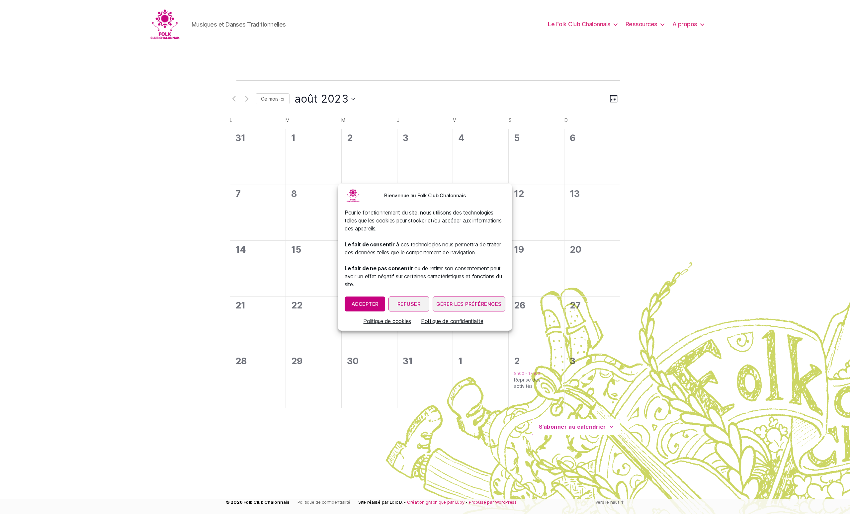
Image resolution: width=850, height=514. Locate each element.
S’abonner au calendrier (572, 426)
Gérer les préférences (469, 304)
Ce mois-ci (272, 99)
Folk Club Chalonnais (266, 502)
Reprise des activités (527, 383)
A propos (684, 24)
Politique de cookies (387, 321)
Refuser (409, 304)
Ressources (641, 24)
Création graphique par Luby (436, 502)
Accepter (365, 304)
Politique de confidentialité (452, 321)
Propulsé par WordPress (493, 502)
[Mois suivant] (247, 99)
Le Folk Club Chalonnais (579, 24)
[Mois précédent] (234, 99)
